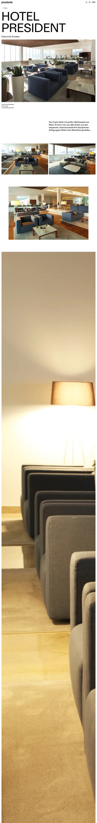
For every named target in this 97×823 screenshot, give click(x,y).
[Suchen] (86, 2)
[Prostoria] (7, 2)
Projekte (5, 8)
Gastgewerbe (9, 104)
